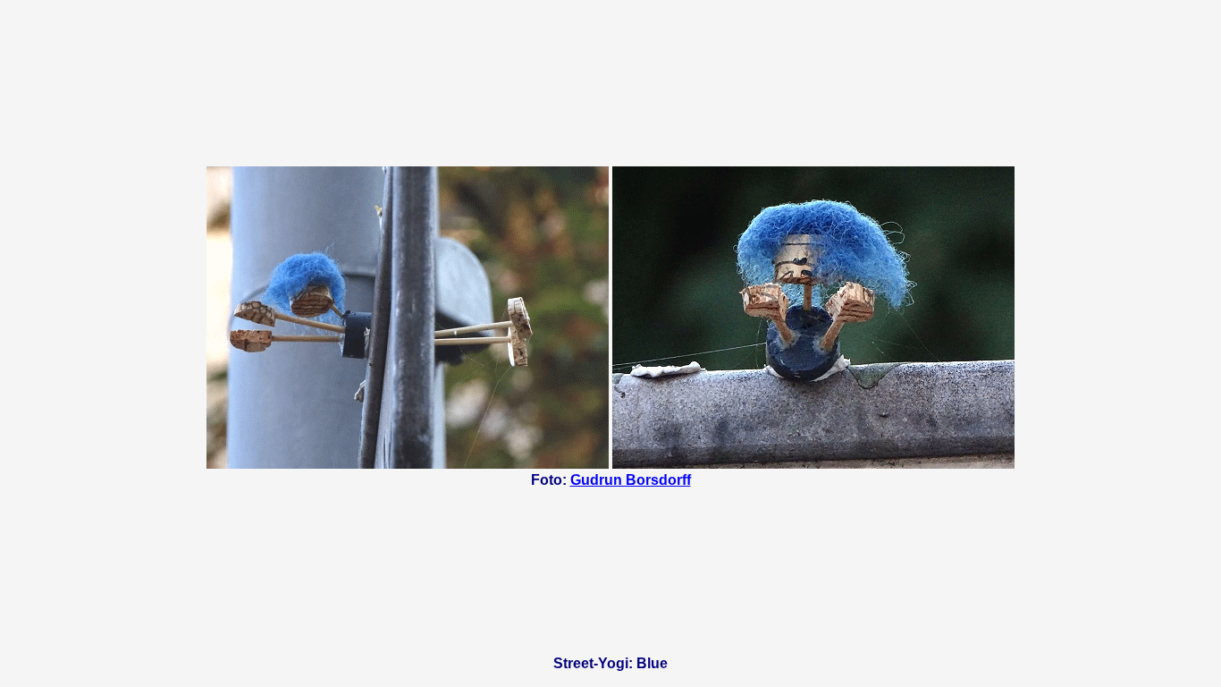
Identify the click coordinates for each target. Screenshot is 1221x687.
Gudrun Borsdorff (630, 480)
